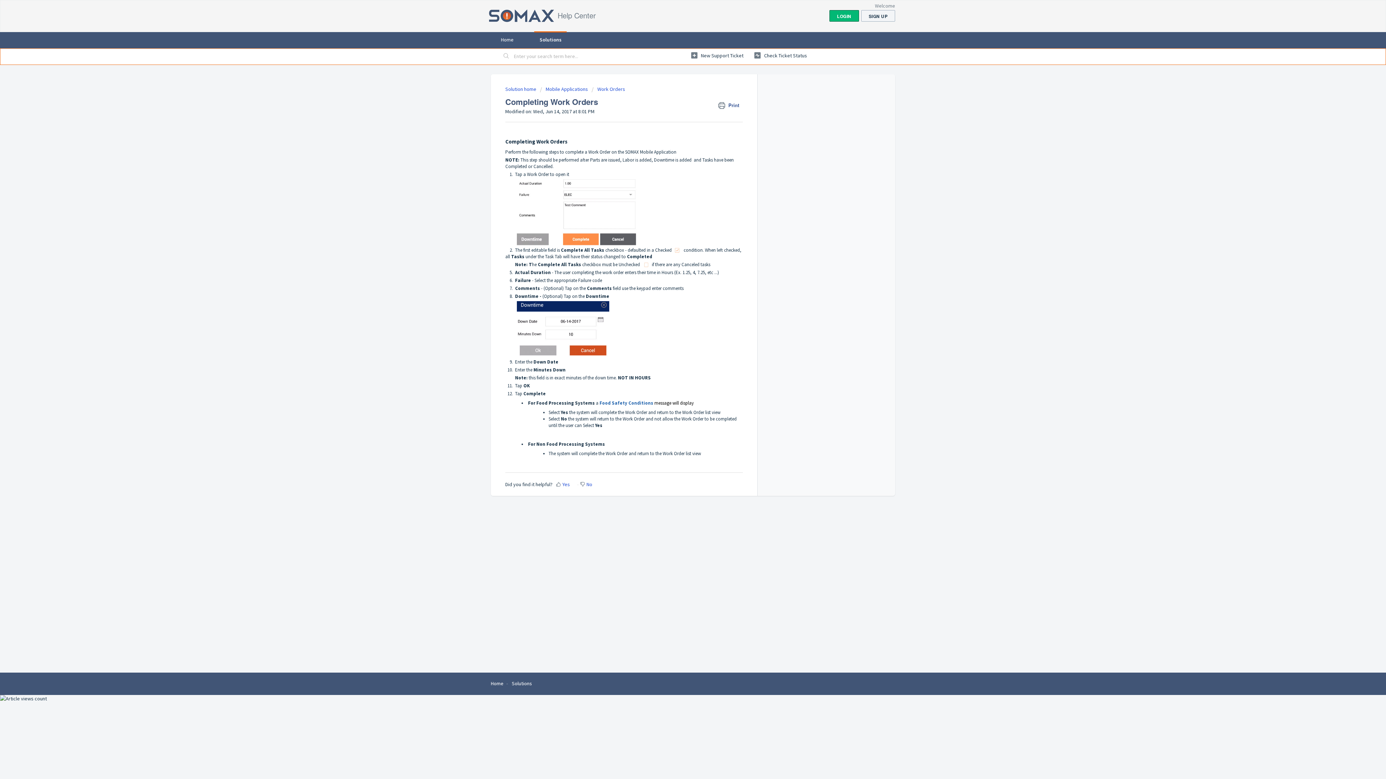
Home (507, 39)
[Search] (506, 56)
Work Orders (611, 89)
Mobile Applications (567, 89)
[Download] (679, 302)
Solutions (551, 39)
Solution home (521, 89)
